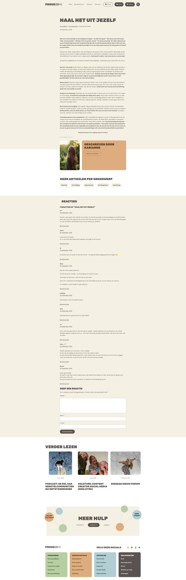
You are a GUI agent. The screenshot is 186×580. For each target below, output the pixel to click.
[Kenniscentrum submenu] (84, 4)
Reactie (62, 396)
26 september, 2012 (66, 368)
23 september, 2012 (66, 213)
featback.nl (93, 525)
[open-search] (138, 4)
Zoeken (104, 9)
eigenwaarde (88, 185)
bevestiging (76, 185)
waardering (116, 185)
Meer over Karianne (92, 153)
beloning (64, 185)
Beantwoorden (64, 226)
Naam (62, 415)
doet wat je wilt (69, 76)
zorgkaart (106, 525)
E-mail (62, 423)
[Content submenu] (92, 4)
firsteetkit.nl (80, 525)
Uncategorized (103, 185)
